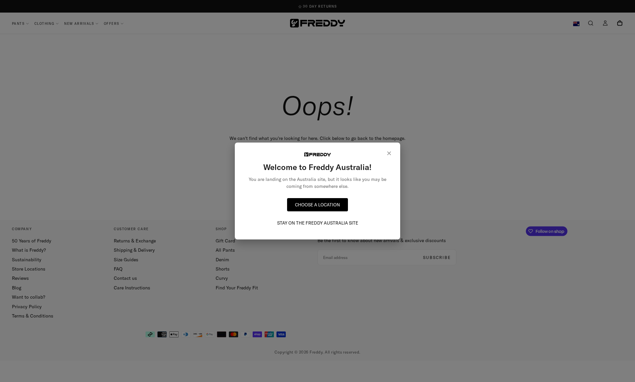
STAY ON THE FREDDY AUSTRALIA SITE (317, 223)
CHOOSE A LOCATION (317, 204)
